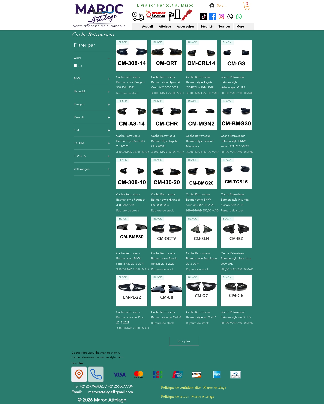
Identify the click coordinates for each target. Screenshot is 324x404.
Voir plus (184, 341)
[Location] (79, 374)
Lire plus (77, 363)
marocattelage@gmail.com (110, 392)
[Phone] (96, 374)
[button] (247, 6)
